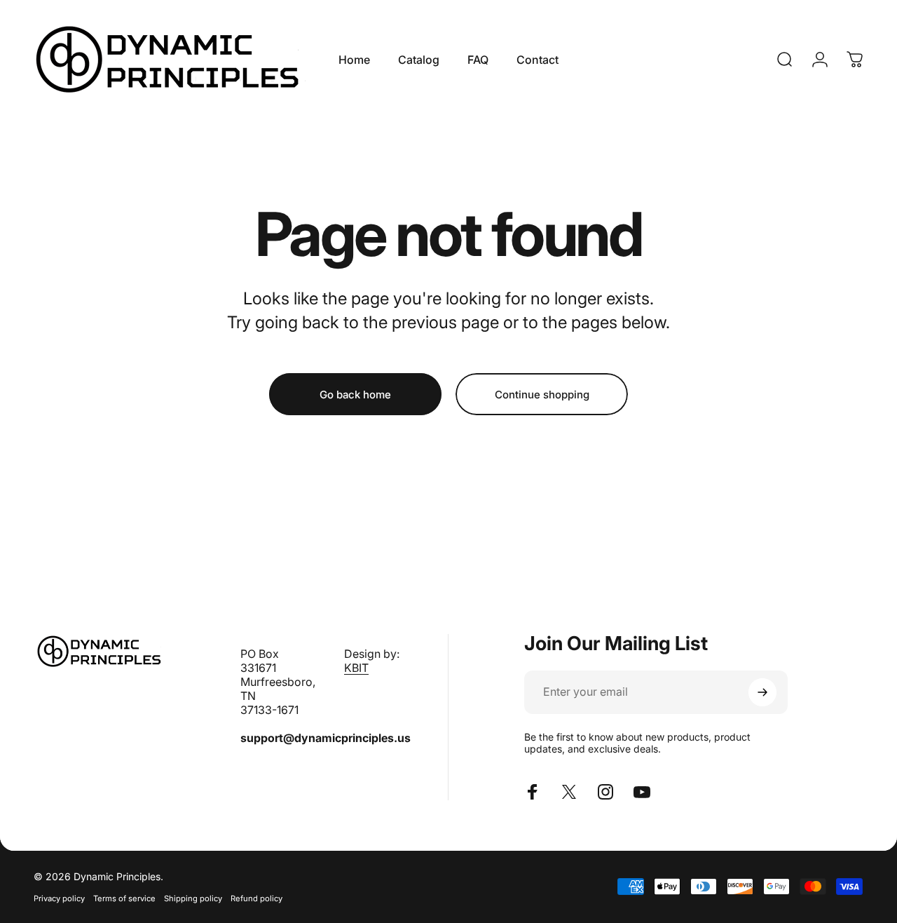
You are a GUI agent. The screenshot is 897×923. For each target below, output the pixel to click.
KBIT (356, 668)
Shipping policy (193, 898)
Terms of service (124, 898)
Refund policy (256, 898)
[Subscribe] (762, 692)
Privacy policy (59, 898)
